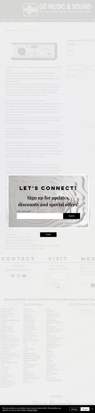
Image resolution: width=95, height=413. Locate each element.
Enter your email (23, 211)
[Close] (92, 409)
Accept (84, 409)
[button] (48, 234)
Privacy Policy (32, 410)
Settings (74, 409)
